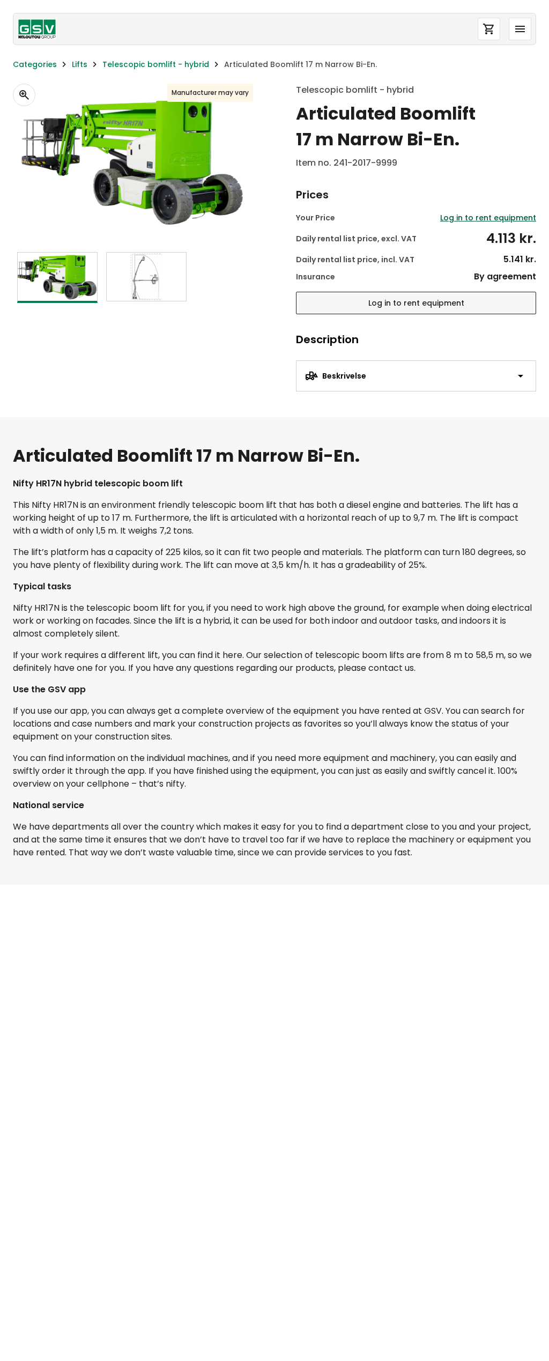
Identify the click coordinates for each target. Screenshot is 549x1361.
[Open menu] (520, 29)
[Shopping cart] (489, 29)
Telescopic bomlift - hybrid (155, 64)
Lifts (79, 64)
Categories (35, 64)
